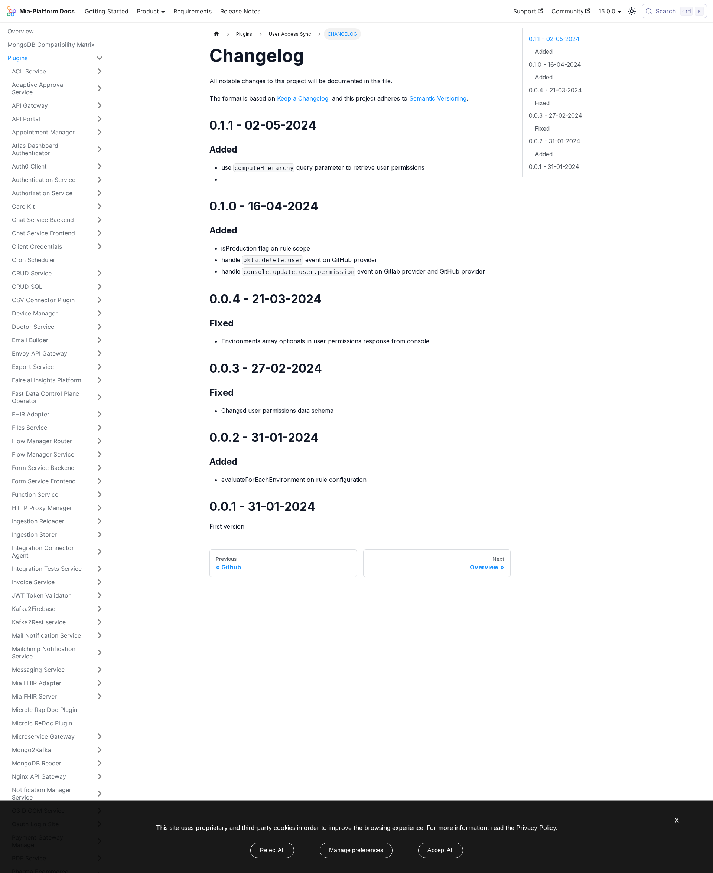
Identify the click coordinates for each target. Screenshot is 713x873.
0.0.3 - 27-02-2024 (555, 115)
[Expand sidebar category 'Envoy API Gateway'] (99, 353)
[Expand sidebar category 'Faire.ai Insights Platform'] (99, 380)
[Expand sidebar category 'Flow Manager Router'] (99, 441)
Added (544, 51)
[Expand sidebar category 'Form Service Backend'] (99, 468)
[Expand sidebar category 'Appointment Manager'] (99, 132)
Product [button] (148, 11)
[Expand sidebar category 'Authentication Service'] (99, 180)
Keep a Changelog (302, 98)
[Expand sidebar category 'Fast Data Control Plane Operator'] (99, 397)
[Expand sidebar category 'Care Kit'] (99, 206)
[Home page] (216, 34)
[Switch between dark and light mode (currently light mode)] (632, 11)
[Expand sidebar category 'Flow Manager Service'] (99, 454)
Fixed (542, 103)
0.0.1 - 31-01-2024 (554, 166)
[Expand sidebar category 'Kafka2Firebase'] (99, 609)
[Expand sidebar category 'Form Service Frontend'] (99, 481)
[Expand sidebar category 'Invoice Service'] (99, 582)
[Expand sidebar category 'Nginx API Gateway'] (99, 776)
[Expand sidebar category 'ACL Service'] (99, 71)
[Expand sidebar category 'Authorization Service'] (99, 193)
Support (524, 11)
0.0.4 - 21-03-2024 (555, 90)
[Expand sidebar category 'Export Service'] (99, 367)
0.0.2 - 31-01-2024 (554, 141)
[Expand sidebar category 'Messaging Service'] (99, 670)
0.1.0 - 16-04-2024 (555, 64)
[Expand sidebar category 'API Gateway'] (99, 105)
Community (567, 11)
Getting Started (106, 11)
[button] (57, 149)
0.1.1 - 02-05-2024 (554, 39)
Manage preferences (356, 850)
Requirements (192, 11)
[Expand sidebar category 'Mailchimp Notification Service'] (99, 652)
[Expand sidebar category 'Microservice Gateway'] (99, 736)
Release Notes (240, 11)
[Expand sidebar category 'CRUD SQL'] (99, 286)
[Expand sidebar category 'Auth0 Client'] (99, 166)
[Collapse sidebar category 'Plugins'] (99, 58)
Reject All (272, 850)
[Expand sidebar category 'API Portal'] (99, 119)
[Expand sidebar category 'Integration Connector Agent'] (99, 551)
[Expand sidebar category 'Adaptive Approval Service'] (99, 88)
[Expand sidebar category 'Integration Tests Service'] (99, 569)
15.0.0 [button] (607, 11)
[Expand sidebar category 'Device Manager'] (99, 313)
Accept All (440, 850)
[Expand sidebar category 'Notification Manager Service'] (99, 793)
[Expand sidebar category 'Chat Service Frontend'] (99, 233)
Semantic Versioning (437, 98)
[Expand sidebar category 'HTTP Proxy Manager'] (99, 508)
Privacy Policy (536, 827)
